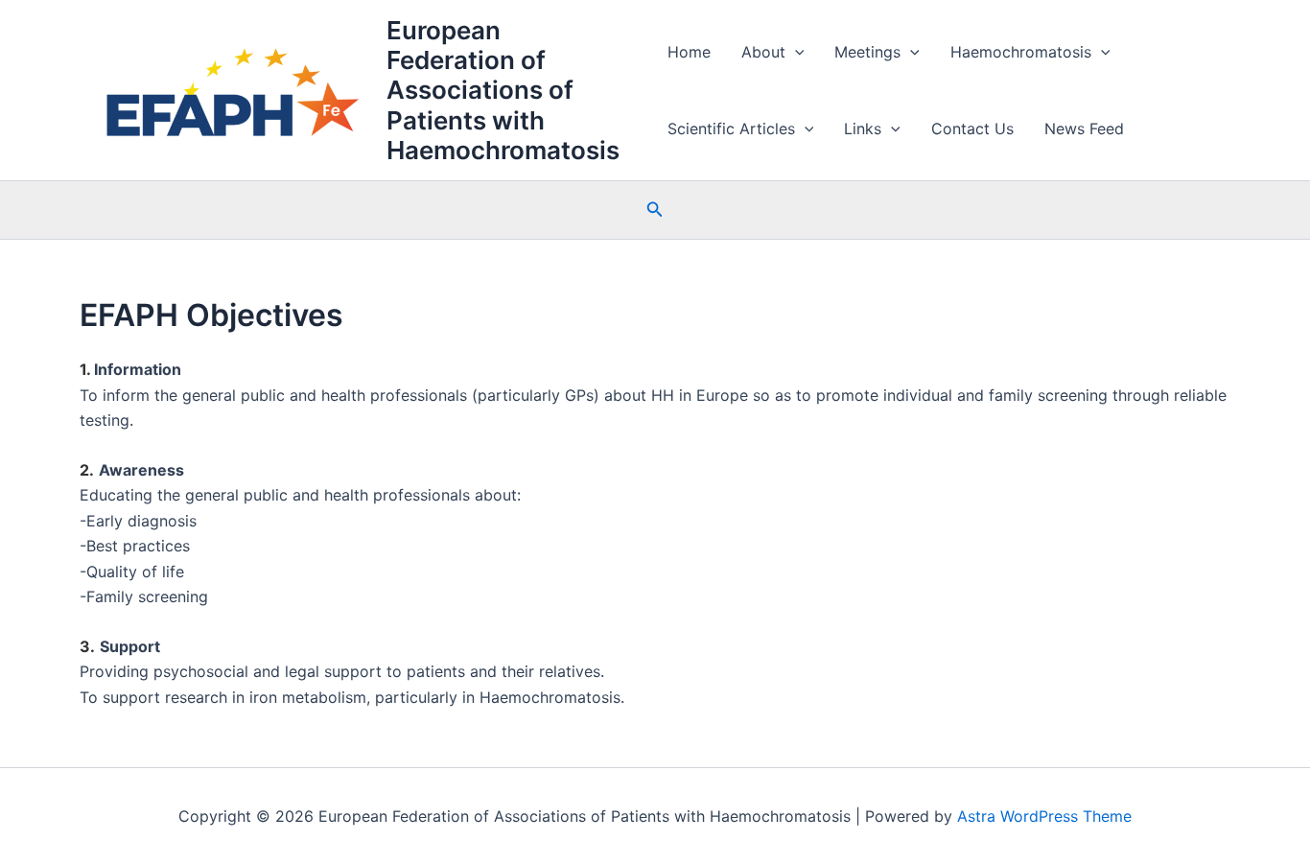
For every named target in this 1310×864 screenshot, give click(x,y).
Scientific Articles (731, 128)
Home (689, 51)
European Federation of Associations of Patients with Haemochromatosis (503, 90)
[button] (795, 51)
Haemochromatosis (1020, 51)
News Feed (1084, 128)
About (763, 51)
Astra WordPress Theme (1044, 816)
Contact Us (972, 128)
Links (862, 128)
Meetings (867, 51)
